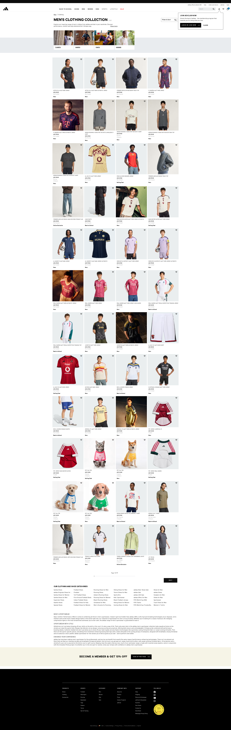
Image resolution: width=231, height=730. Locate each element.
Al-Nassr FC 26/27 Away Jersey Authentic (96, 261)
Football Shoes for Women (82, 605)
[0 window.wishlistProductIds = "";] (223, 9)
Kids (100, 697)
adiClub (119, 702)
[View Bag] (227, 9)
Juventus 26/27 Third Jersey (92, 345)
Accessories (65, 697)
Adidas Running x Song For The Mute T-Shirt (129, 131)
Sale (100, 700)
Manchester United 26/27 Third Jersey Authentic (130, 219)
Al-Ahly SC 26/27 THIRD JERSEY (93, 176)
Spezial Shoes (58, 605)
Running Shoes (98, 592)
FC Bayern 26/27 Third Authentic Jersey (64, 132)
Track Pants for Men (160, 602)
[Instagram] (154, 694)
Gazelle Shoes (58, 602)
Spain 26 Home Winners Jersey (125, 176)
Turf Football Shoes (80, 595)
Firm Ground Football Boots (82, 597)
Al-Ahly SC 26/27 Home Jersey (61, 387)
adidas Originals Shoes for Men (63, 592)
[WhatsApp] (155, 700)
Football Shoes (78, 590)
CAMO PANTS (88, 219)
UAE (102, 725)
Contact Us (138, 708)
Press (118, 697)
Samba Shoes (58, 590)
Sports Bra (117, 595)
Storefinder (138, 710)
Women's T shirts (159, 605)
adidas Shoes (158, 592)
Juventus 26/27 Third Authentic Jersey (127, 345)
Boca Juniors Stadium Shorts (61, 429)
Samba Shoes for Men (60, 597)
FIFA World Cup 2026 (140, 600)
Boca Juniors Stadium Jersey (125, 387)
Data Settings (93, 725)
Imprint (139, 725)
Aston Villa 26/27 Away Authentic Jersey (96, 90)
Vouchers (137, 702)
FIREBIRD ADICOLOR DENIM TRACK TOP (158, 176)
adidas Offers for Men (140, 597)
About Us (119, 691)
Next (170, 580)
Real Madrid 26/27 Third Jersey (93, 303)
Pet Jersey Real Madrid (155, 471)
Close (205, 25)
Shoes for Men (158, 590)
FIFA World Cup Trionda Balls (143, 605)
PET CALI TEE (88, 470)
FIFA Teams (137, 602)
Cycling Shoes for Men (121, 605)
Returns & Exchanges (140, 697)
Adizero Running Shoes (101, 595)
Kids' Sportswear (119, 597)
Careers (119, 694)
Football (83, 691)
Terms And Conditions (129, 725)
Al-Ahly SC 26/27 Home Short (156, 345)
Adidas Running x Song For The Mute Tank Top (161, 132)
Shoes (63, 691)
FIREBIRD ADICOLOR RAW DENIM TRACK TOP (128, 90)
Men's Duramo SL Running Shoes (103, 605)
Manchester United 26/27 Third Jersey (159, 219)
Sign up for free (139, 656)
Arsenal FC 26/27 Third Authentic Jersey (128, 429)
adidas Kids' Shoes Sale (141, 590)
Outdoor (83, 705)
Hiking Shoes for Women (121, 602)
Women (101, 694)
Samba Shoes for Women (61, 595)
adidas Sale (137, 592)
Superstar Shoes (59, 600)
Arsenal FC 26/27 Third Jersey (93, 429)
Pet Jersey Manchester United (62, 471)
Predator (76, 592)
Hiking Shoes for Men (120, 590)
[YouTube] (155, 697)
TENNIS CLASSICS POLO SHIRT (92, 556)
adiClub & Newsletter (140, 700)
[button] (65, 9)
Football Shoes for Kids (81, 602)
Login (228, 5)
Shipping (137, 694)
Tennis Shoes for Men (120, 592)
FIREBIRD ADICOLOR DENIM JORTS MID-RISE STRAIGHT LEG (68, 557)
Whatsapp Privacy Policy (141, 713)
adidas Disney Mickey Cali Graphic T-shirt (128, 513)
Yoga (82, 702)
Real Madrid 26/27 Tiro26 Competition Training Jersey (163, 303)
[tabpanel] (115, 321)
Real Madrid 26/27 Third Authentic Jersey (64, 303)
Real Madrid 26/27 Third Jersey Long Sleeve (129, 303)
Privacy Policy (118, 725)
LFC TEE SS (151, 557)
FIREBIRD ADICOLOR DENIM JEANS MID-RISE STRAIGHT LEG (68, 219)
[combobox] (207, 9)
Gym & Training (84, 710)
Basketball (83, 700)
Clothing (61, 14)
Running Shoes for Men (101, 590)
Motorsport (83, 694)
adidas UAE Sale (139, 595)
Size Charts (138, 705)
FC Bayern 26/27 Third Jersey (156, 90)
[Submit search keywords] (213, 9)
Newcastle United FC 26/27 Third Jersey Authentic (162, 261)
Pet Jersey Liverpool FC (155, 429)
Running (83, 697)
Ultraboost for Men (100, 602)
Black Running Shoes (100, 600)
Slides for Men (158, 597)
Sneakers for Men (159, 595)
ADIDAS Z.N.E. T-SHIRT (153, 513)
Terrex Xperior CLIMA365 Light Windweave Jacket (130, 556)
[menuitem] (65, 9)
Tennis (82, 708)
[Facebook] (155, 691)
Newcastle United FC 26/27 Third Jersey (128, 261)
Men (55, 14)
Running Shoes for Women (102, 597)
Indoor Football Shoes (81, 600)
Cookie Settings (109, 725)
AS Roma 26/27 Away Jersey (92, 387)
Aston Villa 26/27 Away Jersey (61, 90)
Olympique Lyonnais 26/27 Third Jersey (159, 387)
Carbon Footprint (121, 700)
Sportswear (157, 600)
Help (136, 691)
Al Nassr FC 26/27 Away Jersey (61, 261)
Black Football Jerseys (121, 600)
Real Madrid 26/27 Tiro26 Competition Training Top (67, 345)
